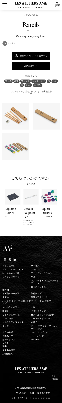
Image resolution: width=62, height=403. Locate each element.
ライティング (38, 81)
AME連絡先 (7, 353)
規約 (31, 393)
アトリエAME (8, 265)
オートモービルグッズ (41, 318)
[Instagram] (5, 259)
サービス (35, 265)
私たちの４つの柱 (10, 273)
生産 (33, 277)
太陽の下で (7, 336)
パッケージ (36, 339)
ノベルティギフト (10, 307)
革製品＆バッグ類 (10, 293)
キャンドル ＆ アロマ (41, 301)
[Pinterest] (10, 259)
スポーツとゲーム (39, 332)
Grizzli (28, 85)
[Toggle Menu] (4, 5)
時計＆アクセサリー (40, 297)
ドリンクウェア (38, 311)
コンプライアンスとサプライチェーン (44, 282)
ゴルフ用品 (7, 318)
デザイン (35, 269)
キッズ (5, 326)
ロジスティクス (38, 287)
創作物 (5, 289)
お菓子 (34, 322)
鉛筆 (16, 81)
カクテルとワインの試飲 (42, 314)
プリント (25, 81)
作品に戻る (32, 14)
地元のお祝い (8, 332)
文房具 (8, 81)
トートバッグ (37, 336)
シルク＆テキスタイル (12, 322)
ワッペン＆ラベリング (12, 314)
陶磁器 (5, 311)
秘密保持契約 (43, 393)
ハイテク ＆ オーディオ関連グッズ (16, 302)
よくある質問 (8, 350)
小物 (33, 307)
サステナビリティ (10, 277)
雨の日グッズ (8, 339)
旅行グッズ (36, 293)
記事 (4, 346)
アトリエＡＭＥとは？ (12, 269)
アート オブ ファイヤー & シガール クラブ (45, 327)
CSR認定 (37, 85)
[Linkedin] (15, 259)
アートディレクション (41, 273)
